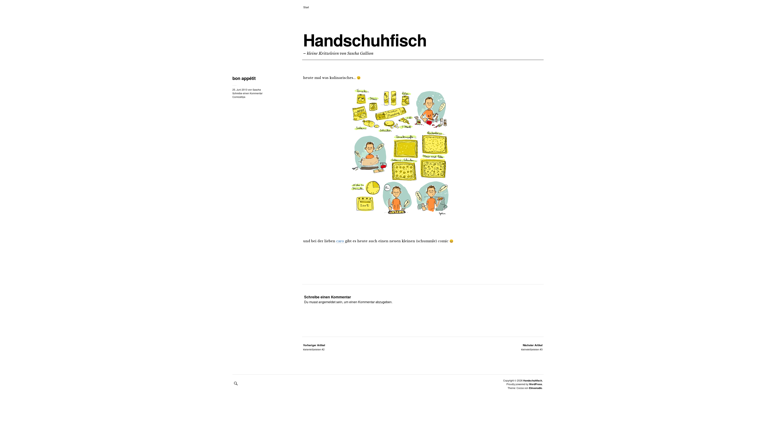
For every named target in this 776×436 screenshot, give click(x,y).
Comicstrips (238, 97)
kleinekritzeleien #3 (532, 347)
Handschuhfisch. (533, 380)
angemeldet (326, 302)
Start (306, 7)
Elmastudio (535, 388)
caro (340, 241)
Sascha (257, 89)
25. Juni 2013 (239, 89)
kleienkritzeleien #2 (314, 347)
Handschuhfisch (365, 39)
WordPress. (536, 384)
